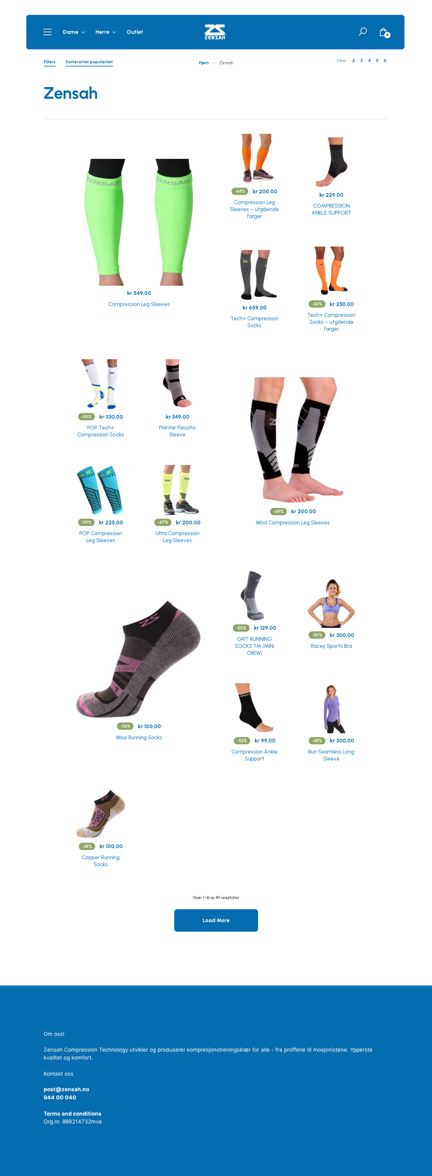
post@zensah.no (66, 1089)
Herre (102, 32)
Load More (216, 920)
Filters (50, 62)
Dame (70, 32)
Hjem (204, 62)
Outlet (135, 32)
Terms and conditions (73, 1113)
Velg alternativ (139, 304)
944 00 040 (60, 1097)
